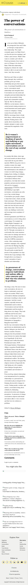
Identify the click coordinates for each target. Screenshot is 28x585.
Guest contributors (6, 550)
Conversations (5, 544)
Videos (3, 552)
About (7, 578)
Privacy (16, 578)
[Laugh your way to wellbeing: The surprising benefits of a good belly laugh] (8, 505)
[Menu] (2, 2)
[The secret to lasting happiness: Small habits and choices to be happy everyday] (14, 498)
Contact (12, 578)
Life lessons (22, 550)
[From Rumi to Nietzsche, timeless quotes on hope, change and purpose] (14, 490)
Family (21, 546)
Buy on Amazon (5, 554)
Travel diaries (5, 548)
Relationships (23, 544)
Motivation (22, 548)
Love (21, 542)
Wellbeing (4, 542)
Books (3, 546)
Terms (20, 578)
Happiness (8, 14)
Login (6, 462)
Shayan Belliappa (15, 408)
